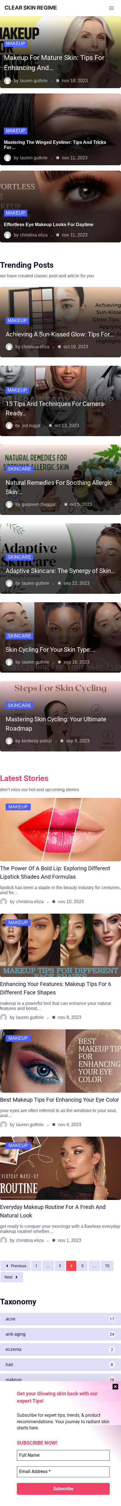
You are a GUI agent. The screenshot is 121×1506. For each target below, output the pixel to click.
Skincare (19, 469)
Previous (18, 1266)
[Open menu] (111, 8)
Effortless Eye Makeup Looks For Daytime (48, 224)
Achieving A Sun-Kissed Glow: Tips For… (60, 334)
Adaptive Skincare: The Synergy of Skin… (60, 570)
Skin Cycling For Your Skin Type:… (50, 649)
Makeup (15, 43)
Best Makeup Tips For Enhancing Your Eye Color (59, 1099)
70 (107, 1266)
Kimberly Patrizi (37, 741)
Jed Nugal (31, 425)
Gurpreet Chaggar (39, 504)
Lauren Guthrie (34, 80)
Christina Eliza (34, 235)
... (48, 1266)
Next (9, 1277)
